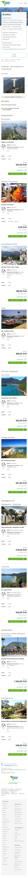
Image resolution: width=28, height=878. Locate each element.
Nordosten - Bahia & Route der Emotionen (12, 22)
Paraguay (5, 853)
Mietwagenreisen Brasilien (8, 35)
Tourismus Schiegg (9, 789)
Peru (4, 855)
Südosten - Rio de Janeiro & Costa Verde (12, 20)
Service (17, 857)
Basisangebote (19, 827)
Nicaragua (5, 849)
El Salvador (5, 827)
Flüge (16, 838)
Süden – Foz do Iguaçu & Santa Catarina (12, 29)
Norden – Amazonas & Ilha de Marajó (11, 24)
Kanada (4, 838)
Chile (4, 817)
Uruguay (4, 860)
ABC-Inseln (5, 803)
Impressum (21, 793)
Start (2, 59)
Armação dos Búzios (8, 437)
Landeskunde (18, 849)
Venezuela (5, 864)
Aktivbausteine (5, 39)
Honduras (5, 833)
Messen (16, 867)
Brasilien (18, 59)
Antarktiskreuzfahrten (13, 790)
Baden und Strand (19, 823)
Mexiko (4, 844)
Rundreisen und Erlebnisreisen (9, 32)
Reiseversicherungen (19, 841)
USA (3, 862)
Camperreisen (18, 821)
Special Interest (6, 47)
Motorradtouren (18, 814)
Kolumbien (5, 840)
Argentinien (5, 808)
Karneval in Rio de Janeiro (9, 181)
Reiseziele (7, 59)
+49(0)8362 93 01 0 (10, 765)
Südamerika (12, 59)
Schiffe (16, 836)
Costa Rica (5, 819)
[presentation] (26, 85)
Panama (4, 851)
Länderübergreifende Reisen (9, 37)
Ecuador (4, 825)
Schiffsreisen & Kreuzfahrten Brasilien (11, 45)
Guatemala (5, 831)
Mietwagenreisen (18, 812)
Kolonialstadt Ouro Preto (9, 244)
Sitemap (3, 795)
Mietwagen (17, 830)
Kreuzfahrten (17, 816)
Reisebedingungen (5, 793)
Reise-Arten (18, 804)
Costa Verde (5, 567)
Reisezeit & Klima (18, 847)
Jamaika (4, 836)
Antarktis (5, 806)
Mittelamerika (6, 847)
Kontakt (13, 792)
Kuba (4, 842)
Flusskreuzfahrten (5, 792)
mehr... (8, 150)
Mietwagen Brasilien (7, 43)
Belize (4, 810)
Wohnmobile (17, 834)
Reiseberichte (18, 855)
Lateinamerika (18, 789)
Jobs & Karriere (18, 869)
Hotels (16, 832)
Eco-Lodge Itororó (7, 698)
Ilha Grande (5, 375)
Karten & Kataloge (19, 861)
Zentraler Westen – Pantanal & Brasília (11, 26)
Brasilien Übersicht (6, 18)
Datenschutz (14, 793)
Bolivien (4, 812)
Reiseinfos (17, 845)
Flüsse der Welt (6, 829)
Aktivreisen (17, 806)
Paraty (3, 308)
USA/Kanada (4, 790)
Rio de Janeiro (5, 119)
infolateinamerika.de (6, 768)
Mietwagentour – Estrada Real (11, 504)
